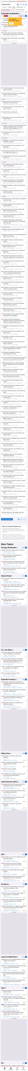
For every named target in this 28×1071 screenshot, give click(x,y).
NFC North (12, 904)
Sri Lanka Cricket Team (7, 1002)
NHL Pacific (18, 566)
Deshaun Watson (6, 891)
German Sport (6, 867)
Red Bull (12, 994)
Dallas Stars (5, 808)
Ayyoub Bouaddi (9, 978)
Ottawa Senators (6, 874)
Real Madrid (12, 963)
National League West (17, 582)
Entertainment (20, 7)
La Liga (16, 963)
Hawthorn (13, 1009)
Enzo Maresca (6, 1016)
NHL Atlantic (13, 687)
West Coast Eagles (7, 1009)
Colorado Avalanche (5, 9)
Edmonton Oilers (6, 566)
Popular (10, 15)
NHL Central (8, 553)
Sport (14, 7)
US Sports (13, 553)
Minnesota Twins (13, 788)
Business (4, 7)
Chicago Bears (6, 904)
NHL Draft (13, 707)
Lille (4, 978)
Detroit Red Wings (6, 687)
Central (12, 9)
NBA (12, 664)
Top (2, 15)
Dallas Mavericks (6, 760)
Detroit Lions (5, 897)
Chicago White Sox (7, 572)
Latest (5, 15)
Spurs (9, 970)
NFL (18, 589)
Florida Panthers (14, 874)
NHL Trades (5, 656)
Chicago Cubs (14, 572)
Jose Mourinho (6, 963)
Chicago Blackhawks (20, 9)
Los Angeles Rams (14, 910)
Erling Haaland (6, 984)
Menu (17, 1069)
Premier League (14, 970)
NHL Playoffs (11, 700)
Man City (14, 978)
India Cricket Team (16, 1002)
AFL (17, 1009)
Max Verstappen (6, 994)
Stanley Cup (5, 700)
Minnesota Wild (6, 788)
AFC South (14, 589)
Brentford (5, 970)
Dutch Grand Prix (17, 994)
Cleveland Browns (14, 891)
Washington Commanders (14, 897)
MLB (18, 880)
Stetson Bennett (6, 910)
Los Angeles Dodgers (7, 582)
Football (9, 7)
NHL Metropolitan (15, 861)
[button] (14, 16)
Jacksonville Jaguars (7, 589)
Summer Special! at (13, 1)
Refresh (23, 1069)
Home (4, 1069)
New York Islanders (7, 861)
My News (11, 1069)
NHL (4, 553)
